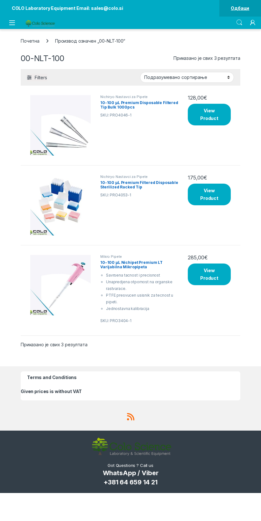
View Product (209, 114)
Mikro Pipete (111, 256)
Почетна (30, 41)
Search (239, 22)
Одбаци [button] (240, 8)
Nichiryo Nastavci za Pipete (124, 97)
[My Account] (252, 22)
